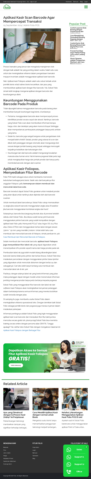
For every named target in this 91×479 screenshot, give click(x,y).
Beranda (5, 447)
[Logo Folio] (7, 6)
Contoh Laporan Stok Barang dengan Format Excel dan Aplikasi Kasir (78, 30)
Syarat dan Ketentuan (9, 461)
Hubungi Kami (7, 464)
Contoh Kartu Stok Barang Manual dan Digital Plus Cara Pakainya (77, 45)
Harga (5, 455)
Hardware (69, 1)
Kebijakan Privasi (8, 458)
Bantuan (75, 1)
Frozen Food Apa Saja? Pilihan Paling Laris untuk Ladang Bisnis (77, 53)
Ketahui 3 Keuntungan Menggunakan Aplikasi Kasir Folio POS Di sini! (72, 414)
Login (86, 1)
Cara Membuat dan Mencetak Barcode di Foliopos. (24, 237)
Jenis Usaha (6, 453)
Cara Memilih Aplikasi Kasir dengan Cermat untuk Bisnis (45, 414)
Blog (81, 1)
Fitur (4, 450)
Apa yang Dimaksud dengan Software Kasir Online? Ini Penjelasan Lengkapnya (14, 416)
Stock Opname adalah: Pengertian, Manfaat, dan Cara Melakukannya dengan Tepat (77, 62)
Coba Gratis (36, 447)
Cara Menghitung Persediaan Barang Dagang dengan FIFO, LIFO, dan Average (77, 39)
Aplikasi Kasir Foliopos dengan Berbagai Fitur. (21, 330)
